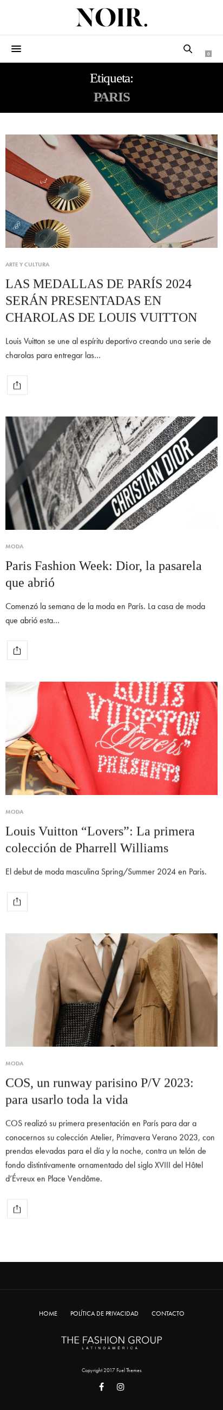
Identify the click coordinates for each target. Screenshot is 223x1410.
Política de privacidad (104, 1313)
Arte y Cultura (27, 264)
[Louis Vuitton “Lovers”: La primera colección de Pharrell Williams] (111, 738)
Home (48, 1313)
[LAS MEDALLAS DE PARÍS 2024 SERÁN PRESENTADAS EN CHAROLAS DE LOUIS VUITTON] (111, 191)
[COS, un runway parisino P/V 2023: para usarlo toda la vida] (111, 990)
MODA (14, 546)
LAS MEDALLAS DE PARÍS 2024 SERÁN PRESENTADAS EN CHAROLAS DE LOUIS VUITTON (101, 300)
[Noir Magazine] (111, 17)
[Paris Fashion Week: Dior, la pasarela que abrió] (111, 473)
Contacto (168, 1313)
